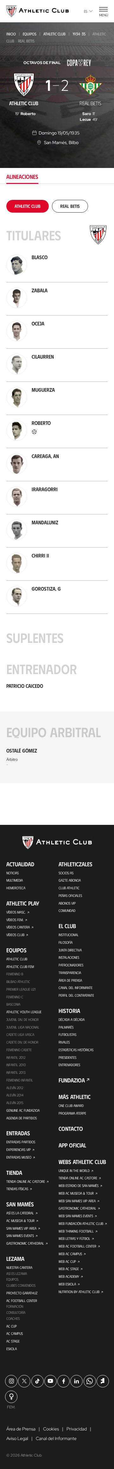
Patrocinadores (71, 965)
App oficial (72, 1145)
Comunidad (67, 910)
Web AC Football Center (77, 1246)
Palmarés (66, 1027)
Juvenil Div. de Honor (22, 1019)
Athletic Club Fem (20, 966)
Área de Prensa (70, 980)
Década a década (72, 1019)
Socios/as (66, 873)
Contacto (71, 1128)
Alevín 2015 (14, 1103)
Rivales (64, 1042)
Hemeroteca (15, 888)
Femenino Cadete (19, 1050)
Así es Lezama (16, 1273)
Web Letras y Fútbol (74, 1238)
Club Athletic (69, 888)
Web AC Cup (67, 1261)
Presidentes (67, 1057)
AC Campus (14, 1333)
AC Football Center (21, 1300)
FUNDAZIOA (72, 1080)
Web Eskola (67, 1284)
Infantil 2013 (15, 1072)
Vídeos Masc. (16, 912)
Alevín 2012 (14, 1088)
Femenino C (14, 997)
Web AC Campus (70, 1254)
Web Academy (69, 1276)
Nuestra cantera (19, 1267)
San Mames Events (20, 1235)
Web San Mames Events (76, 1216)
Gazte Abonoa (70, 880)
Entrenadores (69, 1065)
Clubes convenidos (20, 1285)
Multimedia (14, 880)
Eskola (11, 1349)
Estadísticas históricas (76, 1050)
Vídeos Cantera (18, 927)
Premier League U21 (21, 989)
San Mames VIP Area (21, 1228)
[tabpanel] (57, 491)
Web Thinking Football (76, 1231)
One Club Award (71, 1105)
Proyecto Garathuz (22, 1293)
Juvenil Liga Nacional (22, 1027)
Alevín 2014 (14, 1095)
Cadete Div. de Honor (22, 1042)
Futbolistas (67, 1034)
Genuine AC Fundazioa (23, 1110)
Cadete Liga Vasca (20, 1034)
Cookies (51, 1429)
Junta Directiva (70, 950)
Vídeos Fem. (14, 920)
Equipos (29, 34)
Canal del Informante (75, 987)
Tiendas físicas (17, 1189)
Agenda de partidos (21, 1118)
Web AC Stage (69, 1269)
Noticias (12, 873)
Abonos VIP (67, 903)
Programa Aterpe (72, 1113)
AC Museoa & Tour (20, 1220)
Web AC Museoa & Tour (76, 1193)
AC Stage (13, 1341)
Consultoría (15, 1312)
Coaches (13, 1318)
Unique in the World (74, 1170)
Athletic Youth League (23, 1012)
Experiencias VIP (18, 1149)
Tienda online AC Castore (25, 1181)
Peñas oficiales (70, 895)
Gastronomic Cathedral (25, 1243)
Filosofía (66, 942)
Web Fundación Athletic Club (81, 1223)
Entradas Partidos (20, 1142)
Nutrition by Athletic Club (79, 1292)
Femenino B (14, 974)
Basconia (13, 1004)
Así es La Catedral (20, 1213)
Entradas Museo (18, 1157)
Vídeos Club (15, 935)
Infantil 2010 (16, 1065)
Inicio (11, 34)
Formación (14, 1306)
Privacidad (76, 1429)
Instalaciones (69, 957)
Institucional (69, 935)
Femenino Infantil (19, 1080)
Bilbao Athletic (18, 981)
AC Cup (11, 1326)
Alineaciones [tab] (22, 176)
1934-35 (79, 34)
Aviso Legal (17, 1438)
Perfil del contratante (76, 995)
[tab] (27, 206)
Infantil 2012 (15, 1057)
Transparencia (70, 973)
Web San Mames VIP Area (77, 1201)
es (85, 11)
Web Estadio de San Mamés (78, 1185)
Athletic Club (54, 34)
